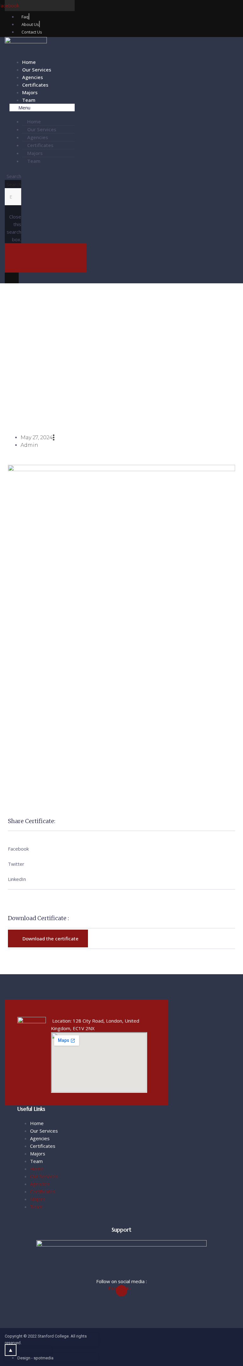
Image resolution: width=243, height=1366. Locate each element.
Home (29, 62)
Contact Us (23, 263)
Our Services (36, 69)
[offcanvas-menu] (12, 279)
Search (14, 184)
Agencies (32, 77)
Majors (30, 92)
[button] (42, 107)
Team (28, 100)
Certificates (35, 85)
